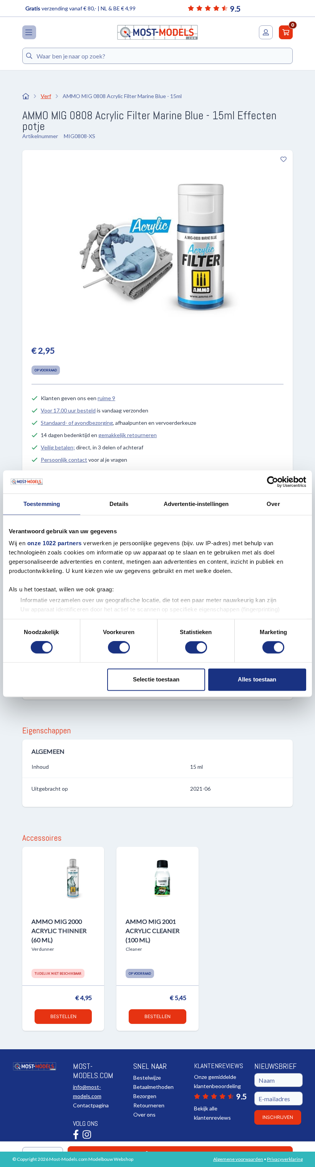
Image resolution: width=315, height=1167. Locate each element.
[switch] (119, 647)
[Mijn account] (266, 32)
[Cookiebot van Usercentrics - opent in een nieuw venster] (272, 482)
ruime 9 (106, 398)
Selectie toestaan (156, 679)
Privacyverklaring (285, 1159)
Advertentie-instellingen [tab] (196, 504)
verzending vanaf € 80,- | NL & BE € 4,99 (80, 8)
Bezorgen (144, 1096)
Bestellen (63, 1016)
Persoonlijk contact (64, 459)
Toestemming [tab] (41, 504)
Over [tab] (273, 504)
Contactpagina (91, 1105)
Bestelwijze (147, 1077)
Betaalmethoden (153, 1087)
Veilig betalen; (58, 447)
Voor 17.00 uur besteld (68, 410)
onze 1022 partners (54, 543)
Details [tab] (118, 504)
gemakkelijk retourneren (127, 435)
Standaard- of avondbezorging (77, 422)
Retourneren (148, 1105)
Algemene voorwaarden (238, 1159)
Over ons (144, 1114)
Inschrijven (277, 1117)
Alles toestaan (257, 679)
